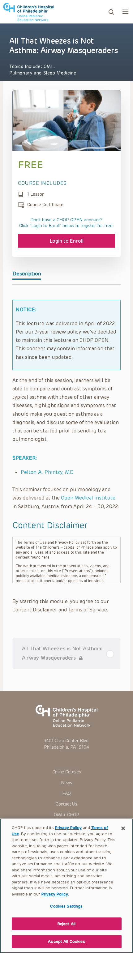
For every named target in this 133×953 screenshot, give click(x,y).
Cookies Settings (66, 906)
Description (26, 273)
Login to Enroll (67, 241)
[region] (66, 886)
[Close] (123, 828)
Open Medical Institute (88, 498)
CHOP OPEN (28, 12)
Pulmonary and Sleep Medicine (42, 73)
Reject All (66, 923)
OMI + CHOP (66, 815)
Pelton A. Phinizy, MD (47, 472)
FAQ (66, 793)
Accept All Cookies (66, 941)
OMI (49, 66)
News (66, 782)
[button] (125, 11)
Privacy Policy (68, 827)
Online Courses (66, 772)
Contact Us (66, 804)
